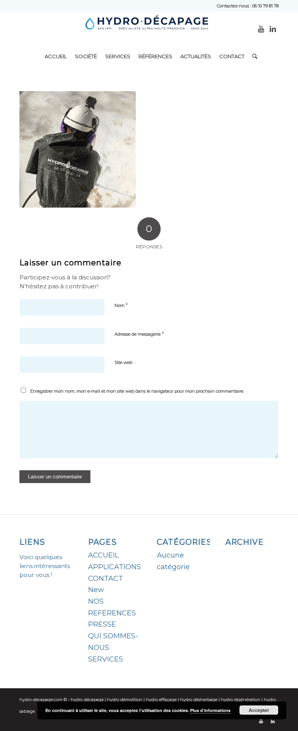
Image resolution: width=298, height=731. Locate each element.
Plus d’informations (210, 710)
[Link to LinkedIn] (273, 29)
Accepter (259, 710)
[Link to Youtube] (261, 29)
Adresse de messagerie (139, 334)
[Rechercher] (252, 56)
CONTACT (105, 578)
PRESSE (102, 624)
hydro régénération (240, 699)
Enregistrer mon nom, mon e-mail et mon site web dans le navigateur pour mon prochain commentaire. (137, 391)
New (96, 589)
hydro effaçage (161, 699)
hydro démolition (124, 699)
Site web (123, 362)
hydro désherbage (198, 699)
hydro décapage (87, 699)
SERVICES (105, 659)
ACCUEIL (103, 555)
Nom (121, 305)
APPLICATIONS (114, 567)
